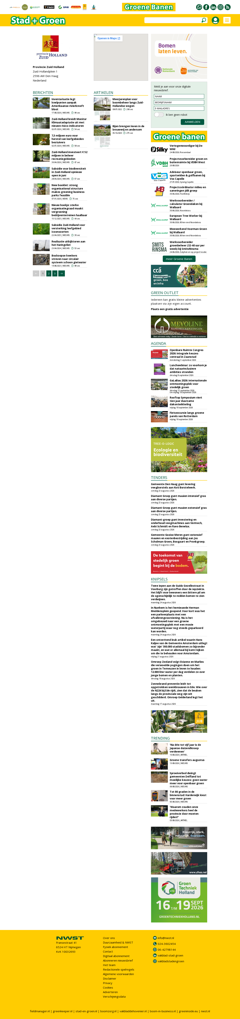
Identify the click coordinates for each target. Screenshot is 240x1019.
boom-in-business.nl (163, 1011)
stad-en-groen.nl (86, 1011)
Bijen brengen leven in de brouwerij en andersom (128, 127)
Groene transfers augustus (187, 760)
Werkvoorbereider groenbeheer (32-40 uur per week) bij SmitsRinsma (187, 245)
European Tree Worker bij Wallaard (186, 217)
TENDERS (159, 477)
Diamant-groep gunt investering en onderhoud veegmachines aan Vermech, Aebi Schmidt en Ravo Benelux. (176, 523)
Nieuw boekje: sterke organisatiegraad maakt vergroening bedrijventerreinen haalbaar (69, 210)
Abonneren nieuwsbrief (118, 960)
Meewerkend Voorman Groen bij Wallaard (188, 230)
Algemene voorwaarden (118, 974)
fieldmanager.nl (40, 1011)
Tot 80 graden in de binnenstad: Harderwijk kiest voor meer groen (188, 795)
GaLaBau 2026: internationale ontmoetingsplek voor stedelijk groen (188, 384)
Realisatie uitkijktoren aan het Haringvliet (68, 243)
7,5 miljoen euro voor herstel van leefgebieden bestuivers (68, 139)
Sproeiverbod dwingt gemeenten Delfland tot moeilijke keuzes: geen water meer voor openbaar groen (188, 778)
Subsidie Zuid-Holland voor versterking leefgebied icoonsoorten (68, 228)
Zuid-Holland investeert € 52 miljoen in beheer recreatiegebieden (69, 155)
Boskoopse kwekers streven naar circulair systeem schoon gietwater (69, 259)
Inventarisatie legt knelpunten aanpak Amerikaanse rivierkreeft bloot (68, 104)
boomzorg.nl (108, 1011)
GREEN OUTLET (164, 292)
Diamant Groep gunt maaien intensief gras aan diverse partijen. (178, 497)
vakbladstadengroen (171, 961)
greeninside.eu (188, 1011)
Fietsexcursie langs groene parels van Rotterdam (187, 414)
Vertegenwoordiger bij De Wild (186, 147)
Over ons (109, 938)
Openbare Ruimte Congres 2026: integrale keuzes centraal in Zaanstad (186, 353)
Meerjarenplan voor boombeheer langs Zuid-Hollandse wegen (128, 102)
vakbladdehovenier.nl (133, 1011)
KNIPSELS (159, 579)
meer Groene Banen (179, 259)
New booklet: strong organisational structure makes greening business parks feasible (68, 190)
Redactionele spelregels (118, 969)
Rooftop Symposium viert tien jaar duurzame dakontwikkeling (186, 401)
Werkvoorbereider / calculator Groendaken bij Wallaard (186, 204)
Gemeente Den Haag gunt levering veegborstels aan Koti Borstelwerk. (173, 485)
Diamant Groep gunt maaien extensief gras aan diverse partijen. (179, 509)
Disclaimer (109, 978)
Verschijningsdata (114, 996)
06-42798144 (167, 949)
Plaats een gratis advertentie (170, 309)
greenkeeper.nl (62, 1011)
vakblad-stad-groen (170, 955)
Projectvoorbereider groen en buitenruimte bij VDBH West (188, 160)
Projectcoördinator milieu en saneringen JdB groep (188, 188)
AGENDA (158, 343)
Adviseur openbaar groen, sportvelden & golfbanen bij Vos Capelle (187, 175)
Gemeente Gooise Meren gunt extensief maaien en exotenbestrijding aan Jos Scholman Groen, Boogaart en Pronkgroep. (178, 538)
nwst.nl (205, 1011)
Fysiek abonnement (115, 947)
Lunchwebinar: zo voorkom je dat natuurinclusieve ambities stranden (188, 368)
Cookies (108, 987)
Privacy (107, 983)
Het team (109, 965)
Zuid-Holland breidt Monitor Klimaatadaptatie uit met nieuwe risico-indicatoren (69, 122)
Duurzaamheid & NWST (118, 942)
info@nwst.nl (166, 938)
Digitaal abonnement (116, 956)
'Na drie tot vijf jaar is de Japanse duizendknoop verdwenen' (185, 748)
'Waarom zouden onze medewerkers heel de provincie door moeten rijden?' (184, 812)
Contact (108, 951)
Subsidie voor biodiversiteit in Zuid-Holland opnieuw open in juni (69, 172)
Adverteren (110, 992)
